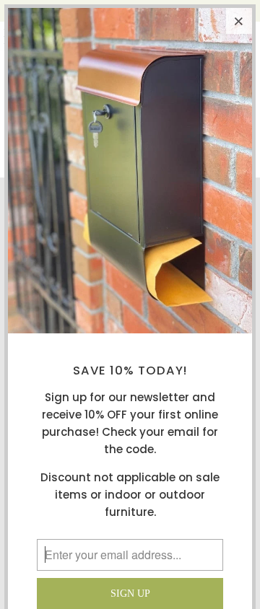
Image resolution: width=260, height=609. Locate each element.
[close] (239, 21)
